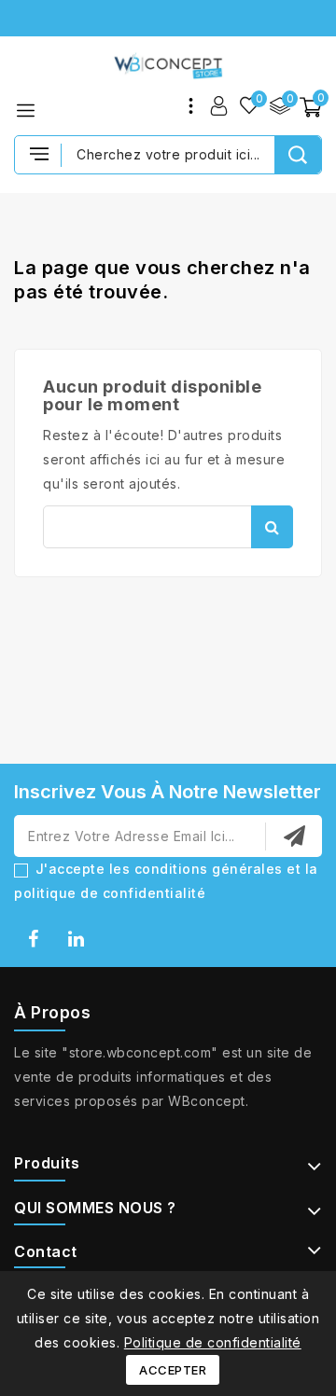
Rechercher (272, 526)
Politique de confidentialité (212, 1342)
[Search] (297, 154)
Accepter (172, 1369)
